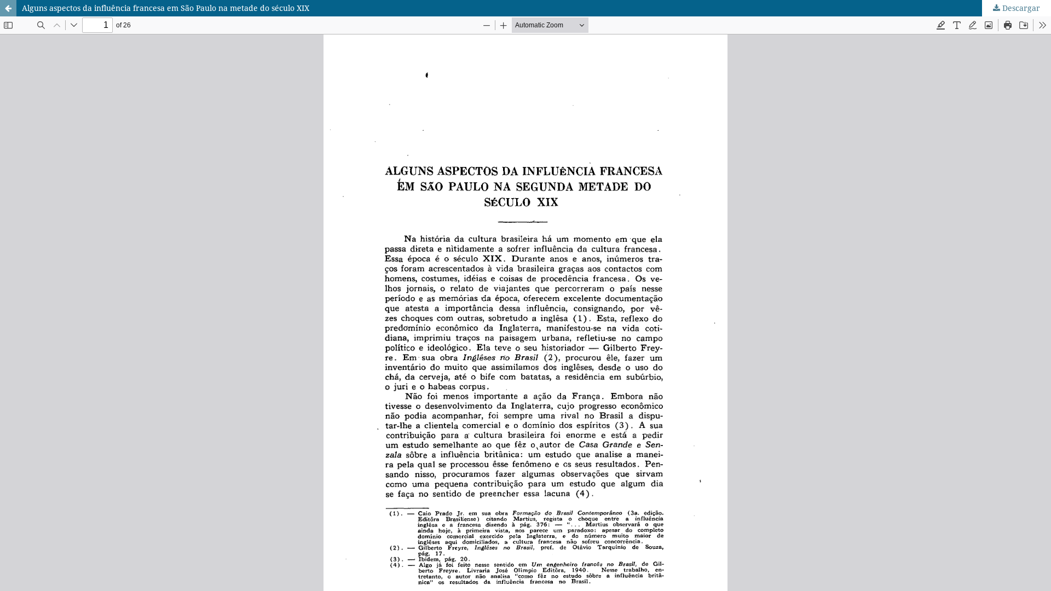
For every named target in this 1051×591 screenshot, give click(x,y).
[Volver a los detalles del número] (8, 8)
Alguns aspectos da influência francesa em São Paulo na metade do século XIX (165, 8)
